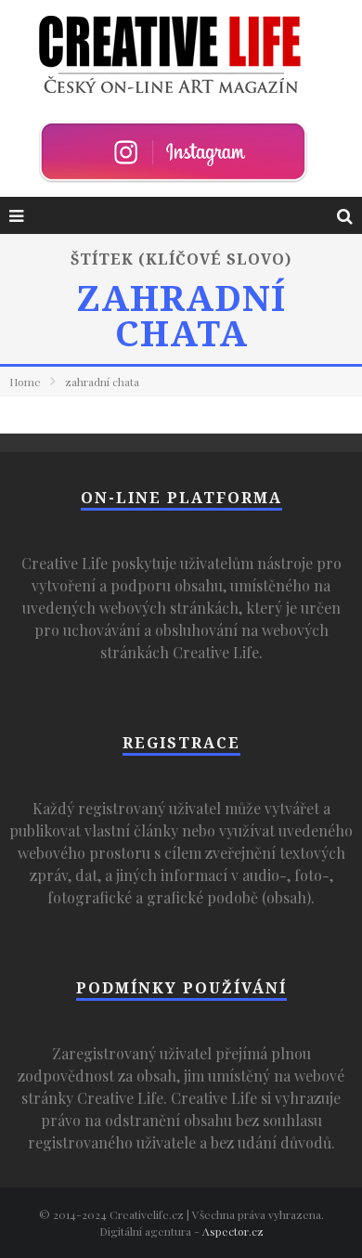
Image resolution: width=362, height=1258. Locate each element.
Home (25, 381)
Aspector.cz (233, 1231)
